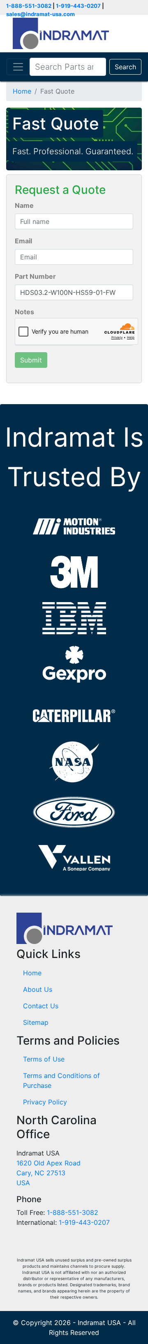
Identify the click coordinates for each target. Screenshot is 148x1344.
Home (22, 91)
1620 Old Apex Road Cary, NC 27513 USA (48, 1173)
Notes (24, 312)
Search (125, 67)
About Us (37, 989)
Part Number (35, 276)
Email (23, 241)
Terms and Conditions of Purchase (61, 1080)
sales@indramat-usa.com (40, 14)
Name (24, 205)
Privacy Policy (45, 1102)
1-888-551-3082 (28, 5)
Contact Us (40, 1006)
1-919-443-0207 (78, 5)
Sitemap (36, 1022)
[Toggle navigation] (18, 67)
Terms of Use (44, 1059)
